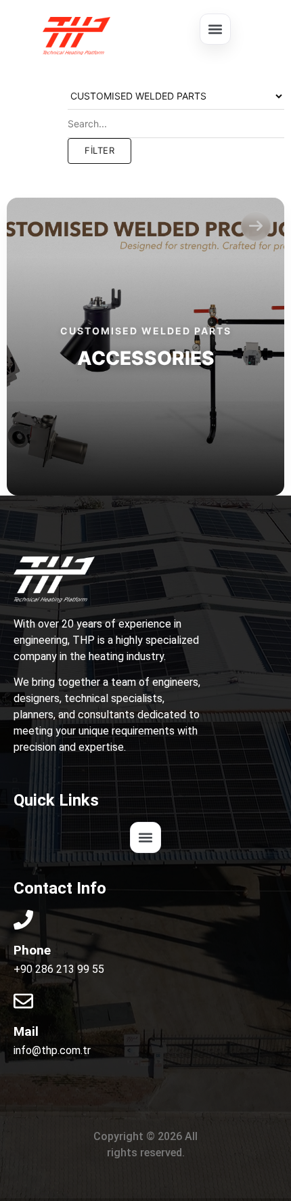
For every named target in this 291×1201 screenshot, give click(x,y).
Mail (26, 1031)
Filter (99, 150)
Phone (32, 950)
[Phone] (23, 920)
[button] (215, 29)
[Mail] (23, 1001)
